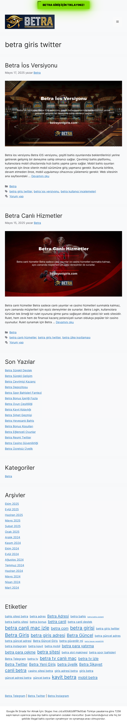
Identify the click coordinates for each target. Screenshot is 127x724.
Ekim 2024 (12, 548)
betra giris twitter (20, 191)
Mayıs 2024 (13, 576)
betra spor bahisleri (102, 652)
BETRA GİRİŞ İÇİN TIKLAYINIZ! (64, 5)
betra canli (57, 621)
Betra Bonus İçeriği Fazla (21, 398)
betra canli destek (80, 622)
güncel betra (41, 677)
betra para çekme (20, 652)
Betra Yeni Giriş (42, 664)
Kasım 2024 (13, 543)
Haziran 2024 (14, 571)
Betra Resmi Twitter (18, 437)
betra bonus (38, 622)
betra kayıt (35, 646)
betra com (59, 628)
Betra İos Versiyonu (31, 65)
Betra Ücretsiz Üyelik (19, 448)
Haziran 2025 (14, 515)
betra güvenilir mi (71, 641)
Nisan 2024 (12, 582)
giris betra (86, 671)
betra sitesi (48, 651)
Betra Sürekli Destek (18, 370)
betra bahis (78, 616)
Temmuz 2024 (14, 565)
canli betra (15, 670)
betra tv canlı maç (58, 658)
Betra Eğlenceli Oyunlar (20, 432)
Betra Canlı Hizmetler (33, 215)
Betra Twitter (16, 664)
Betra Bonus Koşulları (19, 426)
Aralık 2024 (12, 537)
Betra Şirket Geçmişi (18, 415)
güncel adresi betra (18, 677)
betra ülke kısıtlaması (76, 337)
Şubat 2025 (13, 526)
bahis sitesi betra (16, 616)
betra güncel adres (108, 635)
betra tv (32, 659)
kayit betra (64, 677)
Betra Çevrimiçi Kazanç (20, 381)
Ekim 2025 (12, 503)
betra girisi (82, 628)
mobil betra (88, 677)
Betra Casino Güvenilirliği (21, 443)
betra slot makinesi (74, 652)
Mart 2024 (12, 587)
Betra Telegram (15, 659)
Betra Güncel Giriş (45, 641)
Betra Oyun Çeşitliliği (18, 404)
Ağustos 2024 (14, 559)
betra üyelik (67, 664)
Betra (13, 186)
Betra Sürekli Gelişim (18, 376)
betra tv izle (88, 658)
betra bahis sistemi (95, 617)
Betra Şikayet (90, 664)
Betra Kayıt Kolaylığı (18, 409)
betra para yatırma (78, 646)
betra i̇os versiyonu (46, 191)
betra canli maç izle (27, 628)
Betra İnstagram (58, 696)
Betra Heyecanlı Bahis (19, 420)
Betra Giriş (17, 635)
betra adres (38, 616)
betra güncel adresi (18, 641)
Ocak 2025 (12, 531)
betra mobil (52, 646)
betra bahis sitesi (16, 622)
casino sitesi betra (40, 671)
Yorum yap (16, 196)
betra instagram (16, 646)
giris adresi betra (66, 671)
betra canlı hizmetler (22, 337)
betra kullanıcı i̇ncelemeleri (78, 191)
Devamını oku (40, 176)
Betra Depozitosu (16, 387)
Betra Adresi (58, 616)
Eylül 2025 (12, 509)
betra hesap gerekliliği (94, 641)
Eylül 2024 (12, 554)
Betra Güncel (80, 635)
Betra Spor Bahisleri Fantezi (23, 392)
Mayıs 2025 (12, 520)
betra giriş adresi (48, 635)
